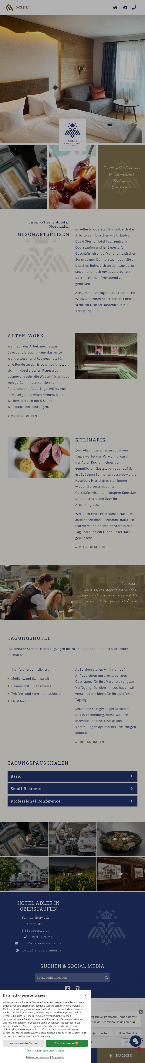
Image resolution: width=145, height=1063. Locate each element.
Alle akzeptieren (64, 1043)
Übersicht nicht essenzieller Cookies (45, 1050)
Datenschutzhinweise (37, 1057)
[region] (45, 1018)
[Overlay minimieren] (85, 995)
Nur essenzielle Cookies (23, 1043)
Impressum (58, 1057)
